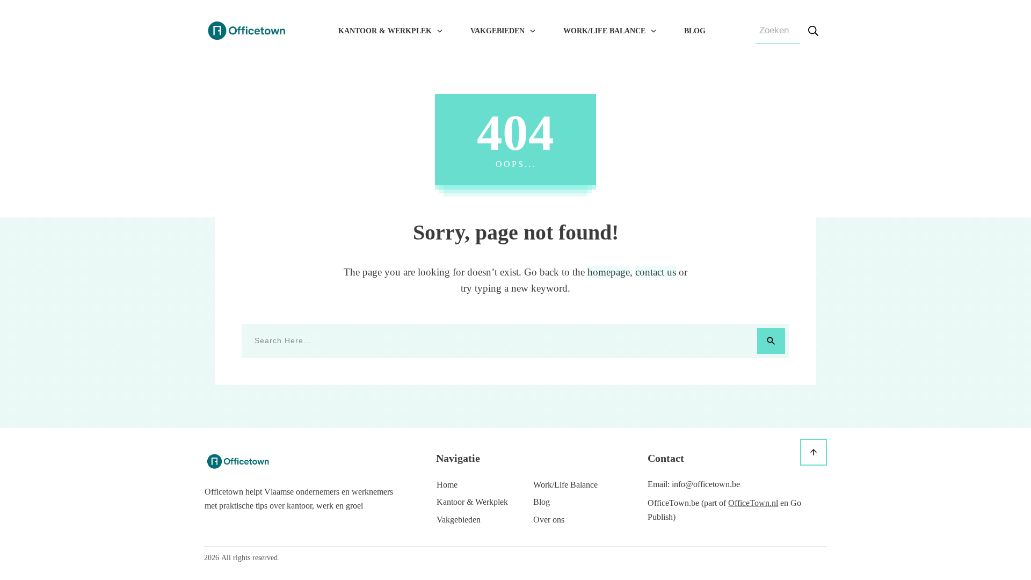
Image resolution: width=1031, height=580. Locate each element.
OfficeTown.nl (753, 503)
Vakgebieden (459, 519)
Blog (541, 501)
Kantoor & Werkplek (472, 501)
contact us (655, 272)
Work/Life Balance (565, 484)
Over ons (548, 519)
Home (447, 484)
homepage (608, 272)
